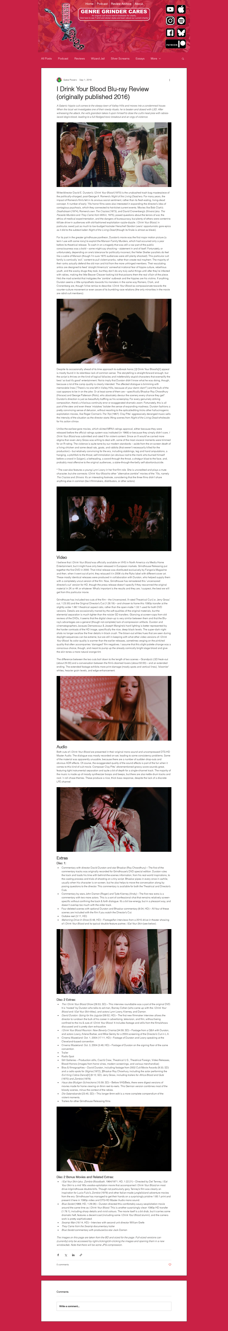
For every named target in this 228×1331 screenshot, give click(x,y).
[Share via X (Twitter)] (65, 1255)
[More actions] (169, 80)
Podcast (63, 58)
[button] (182, 58)
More (154, 58)
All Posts (46, 58)
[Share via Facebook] (58, 1255)
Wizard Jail (98, 58)
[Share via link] (80, 1255)
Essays (140, 58)
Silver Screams (120, 58)
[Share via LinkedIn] (73, 1255)
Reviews (79, 58)
